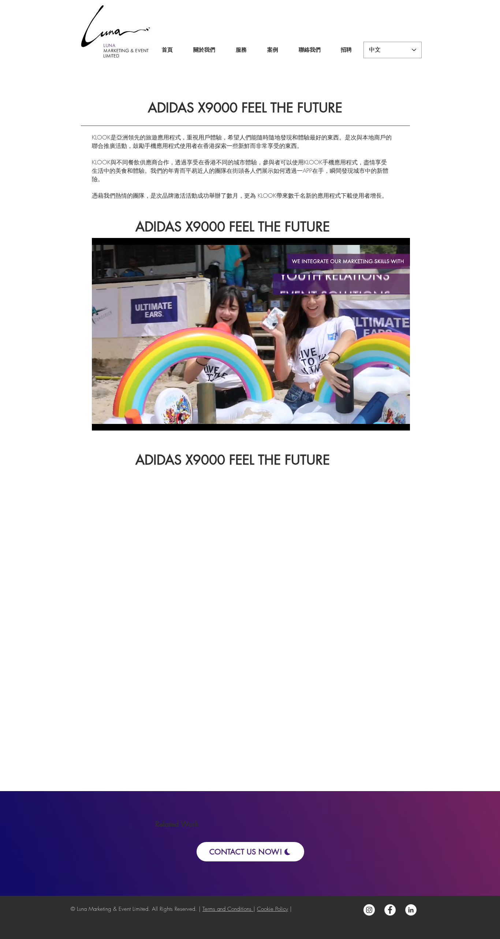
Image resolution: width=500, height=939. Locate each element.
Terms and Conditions (227, 909)
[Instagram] (369, 910)
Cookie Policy (272, 909)
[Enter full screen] (400, 420)
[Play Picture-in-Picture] (387, 420)
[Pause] (101, 420)
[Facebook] (390, 910)
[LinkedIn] (411, 910)
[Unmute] (114, 420)
